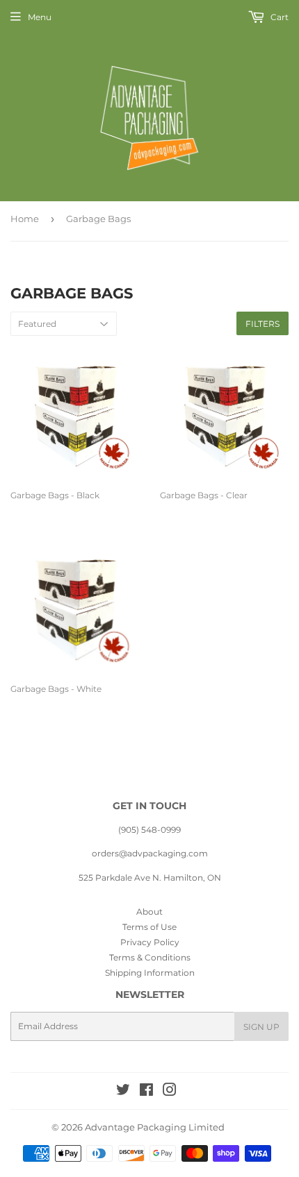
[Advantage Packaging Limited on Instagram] (170, 1092)
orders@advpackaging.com (150, 853)
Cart (278, 17)
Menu (39, 17)
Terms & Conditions (150, 957)
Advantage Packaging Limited (155, 1127)
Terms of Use (149, 927)
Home (24, 218)
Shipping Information (150, 972)
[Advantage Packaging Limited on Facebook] (146, 1092)
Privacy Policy (149, 942)
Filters (262, 324)
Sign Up (261, 1027)
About (149, 911)
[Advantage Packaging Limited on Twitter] (123, 1092)
